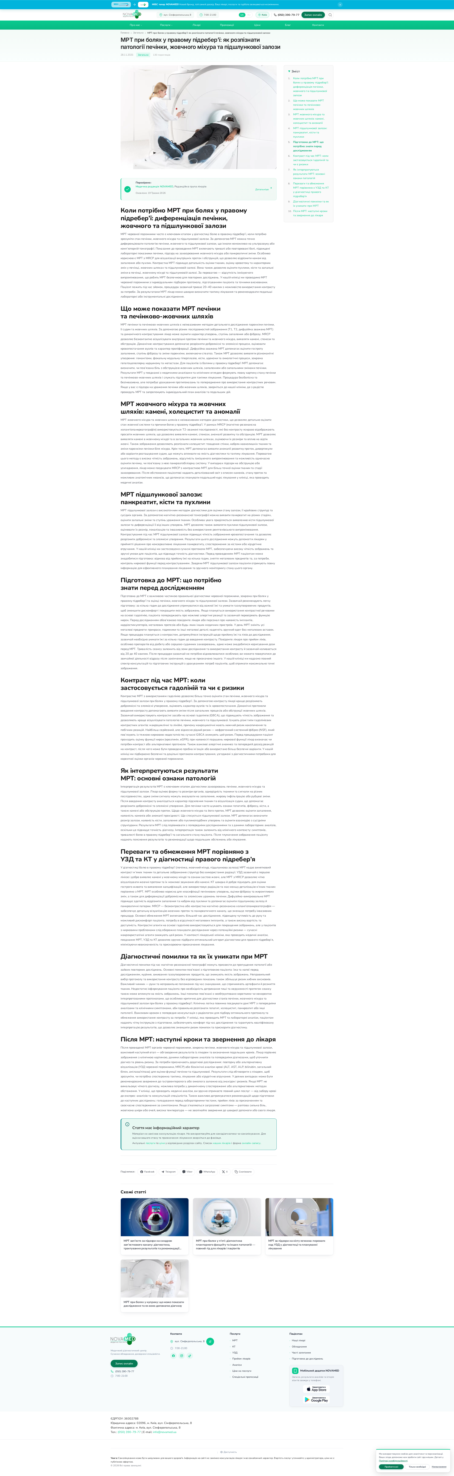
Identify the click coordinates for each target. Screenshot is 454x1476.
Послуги (165, 25)
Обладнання (299, 1346)
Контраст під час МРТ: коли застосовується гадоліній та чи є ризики (310, 160)
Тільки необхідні (419, 1466)
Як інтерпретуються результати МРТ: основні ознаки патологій (309, 174)
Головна (125, 32)
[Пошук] (330, 15)
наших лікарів (222, 1143)
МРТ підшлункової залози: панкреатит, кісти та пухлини (310, 132)
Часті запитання (301, 1352)
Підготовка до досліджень (307, 1358)
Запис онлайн (313, 15)
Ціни (257, 25)
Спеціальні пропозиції (245, 1377)
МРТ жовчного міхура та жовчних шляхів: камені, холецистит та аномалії (309, 119)
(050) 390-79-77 (289, 15)
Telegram (170, 1171)
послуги (150, 1143)
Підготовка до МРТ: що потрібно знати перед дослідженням (308, 146)
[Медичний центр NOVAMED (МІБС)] (132, 14)
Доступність (230, 1452)
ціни (162, 1143)
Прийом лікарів (241, 1358)
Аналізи (237, 1365)
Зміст (296, 71)
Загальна (138, 32)
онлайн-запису (251, 1143)
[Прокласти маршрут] (210, 1341)
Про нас (135, 25)
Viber (189, 1171)
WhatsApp (209, 1171)
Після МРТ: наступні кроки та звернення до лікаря (310, 213)
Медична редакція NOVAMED (154, 186)
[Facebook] (173, 1356)
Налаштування (439, 1466)
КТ (233, 1346)
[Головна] (123, 1339)
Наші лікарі (298, 1340)
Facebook (149, 1171)
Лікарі (197, 25)
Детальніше (262, 189)
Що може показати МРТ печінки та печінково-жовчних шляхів (308, 105)
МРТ (234, 1340)
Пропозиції (227, 25)
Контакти (318, 25)
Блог (288, 25)
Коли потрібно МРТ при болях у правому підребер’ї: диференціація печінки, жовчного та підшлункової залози (310, 87)
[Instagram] (181, 1356)
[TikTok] (190, 1356)
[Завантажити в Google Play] (316, 1399)
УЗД (234, 1352)
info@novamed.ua (164, 1432)
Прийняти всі (394, 1466)
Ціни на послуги (241, 1371)
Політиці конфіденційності (393, 1460)
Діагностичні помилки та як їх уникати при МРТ (311, 204)
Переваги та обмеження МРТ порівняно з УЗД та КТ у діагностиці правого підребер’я (311, 190)
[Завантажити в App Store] (316, 1389)
